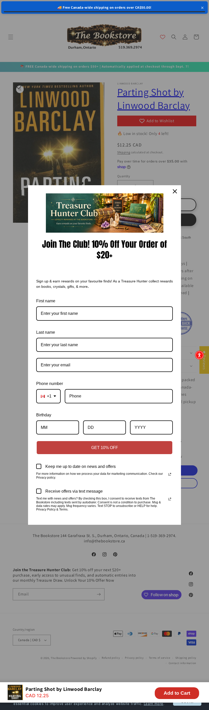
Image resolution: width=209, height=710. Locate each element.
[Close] (175, 191)
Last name (45, 332)
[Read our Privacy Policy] (170, 474)
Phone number (49, 383)
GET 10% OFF (104, 447)
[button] (199, 355)
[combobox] (48, 396)
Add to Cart (177, 693)
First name (45, 301)
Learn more (153, 704)
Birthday (43, 415)
